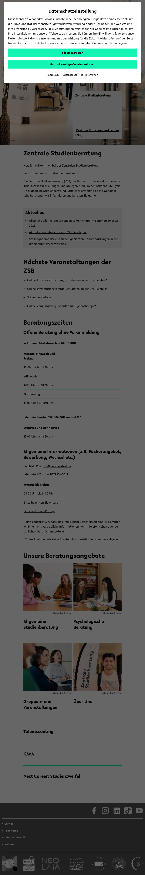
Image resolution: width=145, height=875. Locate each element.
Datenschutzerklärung (23, 38)
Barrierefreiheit (89, 75)
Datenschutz (69, 75)
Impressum (53, 75)
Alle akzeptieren (72, 53)
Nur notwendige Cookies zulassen (72, 64)
